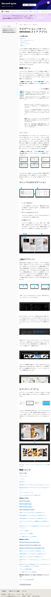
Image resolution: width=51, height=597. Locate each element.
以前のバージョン (27, 24)
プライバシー (28, 594)
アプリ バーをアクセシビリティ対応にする (29, 495)
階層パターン (23, 38)
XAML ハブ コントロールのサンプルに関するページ (31, 551)
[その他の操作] (49, 25)
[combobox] (9, 26)
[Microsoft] (2, 11)
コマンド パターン (23, 476)
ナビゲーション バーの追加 (25, 533)
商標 (28, 596)
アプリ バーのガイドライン (25, 492)
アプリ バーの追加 (23, 530)
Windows (35, 24)
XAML (20, 85)
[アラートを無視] (48, 3)
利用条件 (24, 596)
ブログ (18, 594)
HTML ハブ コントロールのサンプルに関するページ (31, 512)
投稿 (23, 594)
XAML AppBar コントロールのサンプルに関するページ (32, 554)
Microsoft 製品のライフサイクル (11, 18)
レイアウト (22, 479)
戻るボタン (22, 482)
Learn (21, 24)
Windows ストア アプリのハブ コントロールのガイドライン (33, 484)
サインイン (47, 11)
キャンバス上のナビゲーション (26, 40)
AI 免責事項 (3, 594)
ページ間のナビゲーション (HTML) (27, 536)
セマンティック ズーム (25, 43)
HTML (45, 83)
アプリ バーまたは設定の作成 (26, 579)
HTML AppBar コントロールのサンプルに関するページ (32, 515)
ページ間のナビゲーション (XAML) (27, 572)
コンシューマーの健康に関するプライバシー (10, 596)
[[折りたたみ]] (16, 24)
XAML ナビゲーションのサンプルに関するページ (31, 556)
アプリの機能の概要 (39, 81)
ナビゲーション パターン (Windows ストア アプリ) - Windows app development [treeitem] (9, 30)
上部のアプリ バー (24, 42)
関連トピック (23, 45)
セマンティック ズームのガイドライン (35, 464)
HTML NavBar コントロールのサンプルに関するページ (32, 518)
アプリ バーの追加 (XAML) (25, 569)
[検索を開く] (43, 11)
